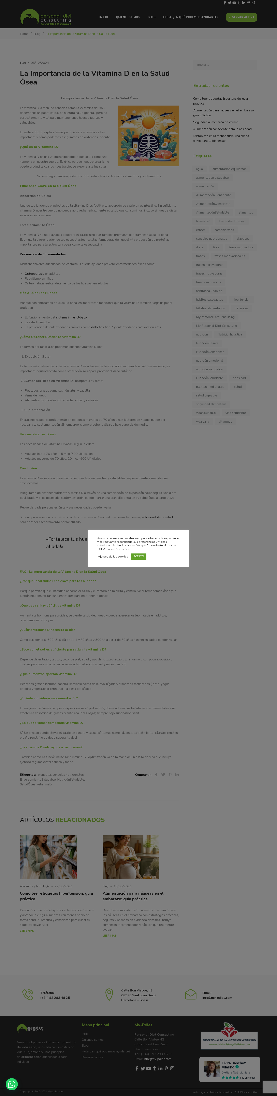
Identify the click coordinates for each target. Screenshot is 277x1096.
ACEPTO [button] (138, 556)
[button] (12, 1084)
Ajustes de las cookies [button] (113, 556)
